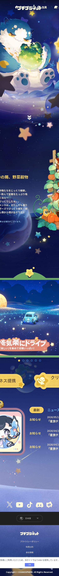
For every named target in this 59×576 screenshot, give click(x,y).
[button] (29, 114)
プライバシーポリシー (29, 542)
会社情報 (29, 552)
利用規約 (29, 547)
